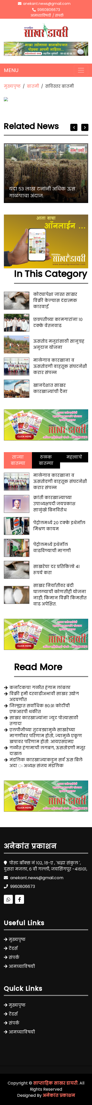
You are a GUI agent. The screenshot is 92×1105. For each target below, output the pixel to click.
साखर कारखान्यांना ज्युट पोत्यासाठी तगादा (43, 721)
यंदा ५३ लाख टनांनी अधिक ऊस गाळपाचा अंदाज (42, 192)
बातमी (33, 86)
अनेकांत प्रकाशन (59, 1095)
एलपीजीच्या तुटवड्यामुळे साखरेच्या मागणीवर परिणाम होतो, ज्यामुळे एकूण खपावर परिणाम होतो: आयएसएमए (45, 736)
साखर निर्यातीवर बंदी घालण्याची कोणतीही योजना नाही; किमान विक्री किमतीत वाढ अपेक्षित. (60, 595)
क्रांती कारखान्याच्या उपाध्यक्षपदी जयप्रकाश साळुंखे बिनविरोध (54, 504)
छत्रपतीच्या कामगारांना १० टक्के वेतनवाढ (58, 323)
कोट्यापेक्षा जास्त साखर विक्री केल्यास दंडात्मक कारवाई (55, 300)
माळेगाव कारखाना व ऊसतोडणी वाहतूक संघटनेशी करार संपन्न (60, 366)
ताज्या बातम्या (18, 460)
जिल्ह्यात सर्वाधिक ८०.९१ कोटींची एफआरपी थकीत (39, 709)
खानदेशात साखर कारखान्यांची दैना (50, 388)
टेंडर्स (13, 948)
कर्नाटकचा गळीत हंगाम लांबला (40, 688)
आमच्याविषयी (40, 15)
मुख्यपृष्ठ (12, 86)
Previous (73, 127)
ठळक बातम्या (46, 460)
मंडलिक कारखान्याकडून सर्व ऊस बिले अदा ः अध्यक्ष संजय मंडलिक (46, 763)
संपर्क (59, 15)
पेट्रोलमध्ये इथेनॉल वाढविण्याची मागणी (52, 548)
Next (84, 127)
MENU (11, 70)
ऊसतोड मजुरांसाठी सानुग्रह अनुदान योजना (58, 344)
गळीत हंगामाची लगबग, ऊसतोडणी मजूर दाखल (47, 751)
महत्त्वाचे (74, 457)
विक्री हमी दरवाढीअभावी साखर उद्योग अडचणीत (44, 697)
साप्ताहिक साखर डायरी (55, 1083)
